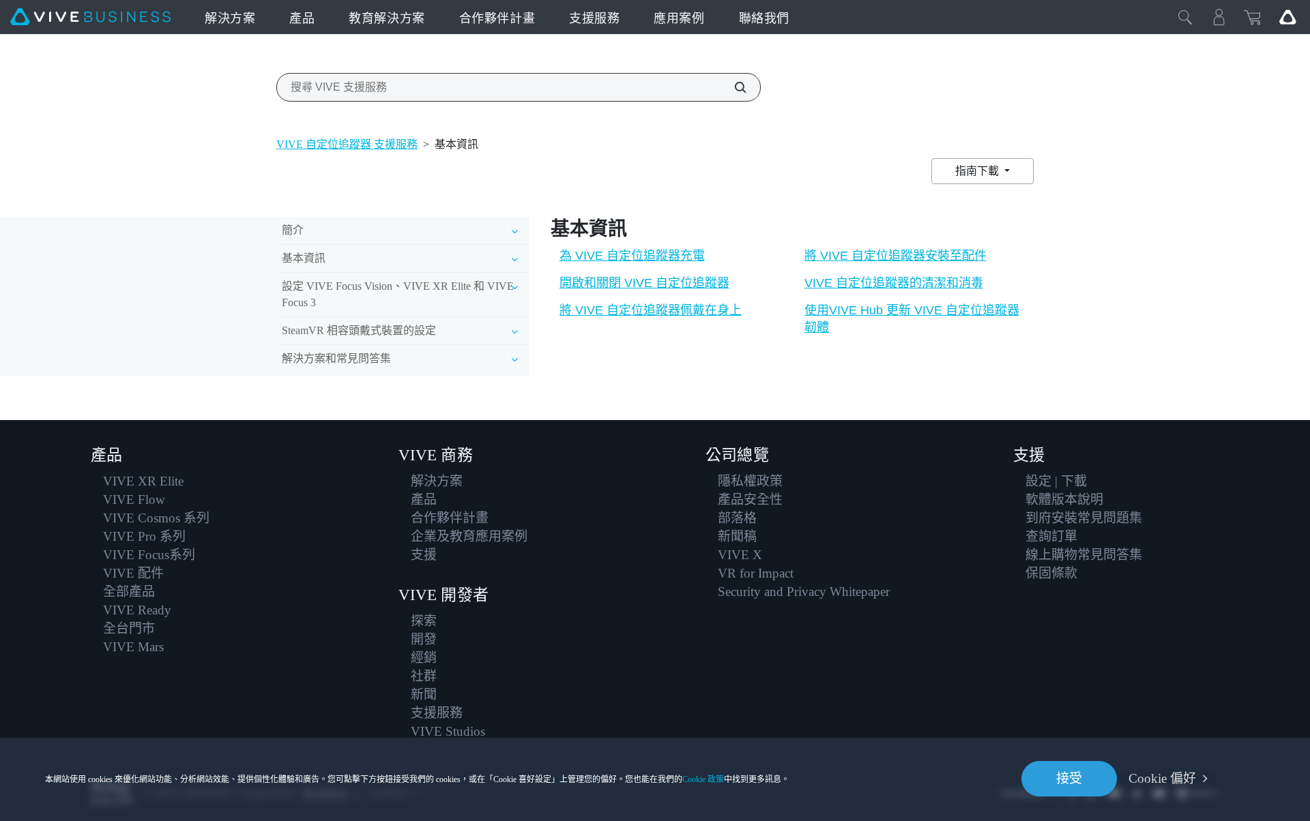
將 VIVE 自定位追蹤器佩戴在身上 (650, 310)
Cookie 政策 (703, 779)
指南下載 (978, 171)
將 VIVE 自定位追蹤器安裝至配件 (895, 256)
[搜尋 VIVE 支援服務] (732, 87)
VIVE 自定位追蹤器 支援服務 (347, 144)
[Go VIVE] (1287, 17)
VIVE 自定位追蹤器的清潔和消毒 (893, 283)
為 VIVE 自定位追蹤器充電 (632, 256)
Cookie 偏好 (1162, 778)
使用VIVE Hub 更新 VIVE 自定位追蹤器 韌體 (911, 318)
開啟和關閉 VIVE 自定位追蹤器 (644, 283)
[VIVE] (90, 17)
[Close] (1185, 17)
